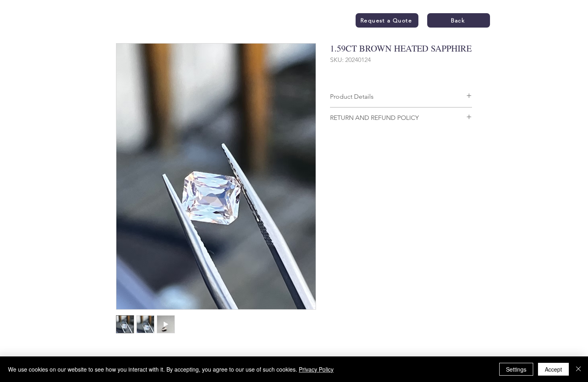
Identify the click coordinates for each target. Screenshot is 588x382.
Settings (516, 369)
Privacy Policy (316, 369)
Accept (553, 369)
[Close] (578, 369)
